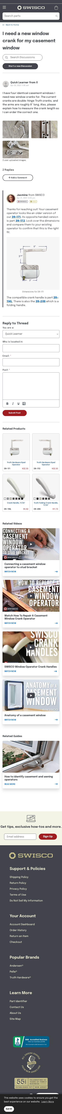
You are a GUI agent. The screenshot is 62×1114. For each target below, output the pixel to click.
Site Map (15, 1019)
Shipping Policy (19, 877)
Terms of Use (18, 894)
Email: (6, 356)
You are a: (8, 328)
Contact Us (17, 1007)
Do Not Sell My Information (26, 900)
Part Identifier (18, 1001)
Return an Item (19, 936)
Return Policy (18, 883)
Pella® (13, 971)
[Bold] (7, 403)
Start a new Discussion (20, 66)
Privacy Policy (18, 889)
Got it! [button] (9, 1109)
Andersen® (16, 966)
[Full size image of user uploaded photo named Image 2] (44, 129)
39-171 (16, 217)
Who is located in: (13, 342)
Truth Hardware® (20, 977)
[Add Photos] (24, 403)
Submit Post (15, 413)
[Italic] (13, 403)
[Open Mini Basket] (56, 8)
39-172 (20, 221)
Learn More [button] (47, 1102)
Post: (5, 370)
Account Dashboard (22, 924)
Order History (18, 930)
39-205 (40, 301)
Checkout (16, 942)
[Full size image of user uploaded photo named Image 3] (16, 129)
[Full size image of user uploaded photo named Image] (16, 149)
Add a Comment (18, 178)
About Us (15, 1013)
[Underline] (18, 403)
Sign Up (48, 836)
